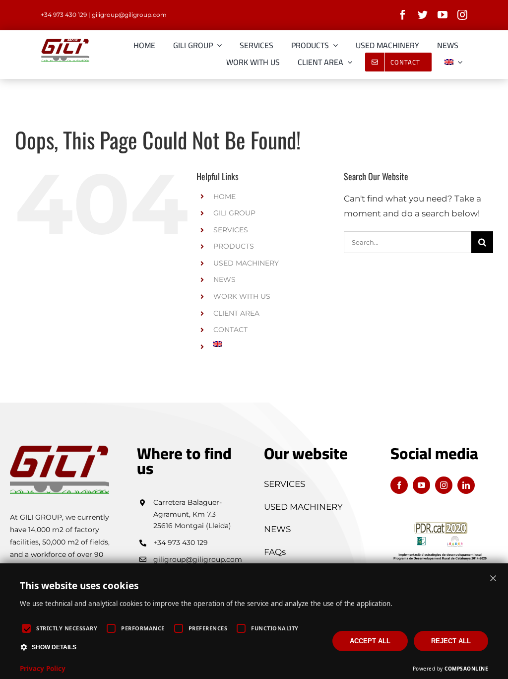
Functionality (275, 628)
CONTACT (230, 329)
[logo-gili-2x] (65, 42)
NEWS (224, 279)
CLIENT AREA (236, 313)
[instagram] (462, 15)
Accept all (370, 641)
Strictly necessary (66, 628)
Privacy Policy (42, 668)
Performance (143, 628)
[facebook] (403, 15)
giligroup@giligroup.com (129, 14)
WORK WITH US (241, 296)
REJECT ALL (451, 641)
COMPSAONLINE (466, 668)
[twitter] (423, 15)
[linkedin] (466, 485)
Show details (54, 647)
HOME (224, 196)
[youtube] (442, 15)
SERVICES (230, 229)
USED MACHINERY (246, 263)
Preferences (208, 628)
